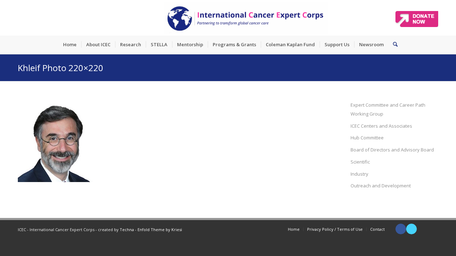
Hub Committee (367, 137)
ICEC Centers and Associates (381, 126)
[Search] (393, 44)
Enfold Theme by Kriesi (160, 229)
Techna (127, 229)
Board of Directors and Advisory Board (392, 149)
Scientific (360, 162)
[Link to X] (411, 229)
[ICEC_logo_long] (246, 18)
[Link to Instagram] (433, 229)
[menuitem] (69, 44)
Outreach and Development (381, 185)
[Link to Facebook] (400, 229)
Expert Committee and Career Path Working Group (388, 109)
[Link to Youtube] (422, 229)
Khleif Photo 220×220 (60, 68)
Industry (359, 174)
